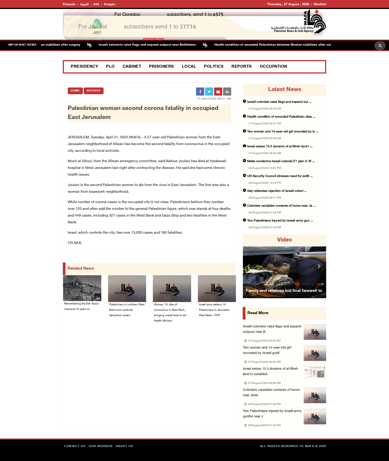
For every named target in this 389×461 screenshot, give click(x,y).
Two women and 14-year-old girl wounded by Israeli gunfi (267, 350)
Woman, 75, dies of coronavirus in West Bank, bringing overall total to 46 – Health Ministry (171, 312)
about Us (124, 446)
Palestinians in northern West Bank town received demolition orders (127, 310)
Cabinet (132, 66)
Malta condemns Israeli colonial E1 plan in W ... (281, 161)
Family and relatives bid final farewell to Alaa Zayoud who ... (284, 297)
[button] (249, 266)
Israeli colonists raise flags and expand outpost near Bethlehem (137, 45)
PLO (110, 66)
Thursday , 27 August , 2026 (288, 4)
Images (109, 4)
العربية (84, 4)
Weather (320, 4)
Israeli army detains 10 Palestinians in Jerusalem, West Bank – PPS (214, 310)
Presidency (84, 66)
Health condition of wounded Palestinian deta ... (281, 117)
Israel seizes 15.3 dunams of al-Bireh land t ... (280, 146)
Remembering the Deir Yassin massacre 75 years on (81, 306)
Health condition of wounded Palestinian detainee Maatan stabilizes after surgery (266, 45)
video (284, 240)
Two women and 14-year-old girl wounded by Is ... (283, 132)
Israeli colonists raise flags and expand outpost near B (272, 329)
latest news (284, 89)
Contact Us (74, 446)
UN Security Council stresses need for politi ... (280, 176)
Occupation (273, 66)
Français (69, 4)
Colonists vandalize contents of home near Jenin (271, 392)
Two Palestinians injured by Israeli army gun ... (280, 221)
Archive (94, 90)
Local (189, 66)
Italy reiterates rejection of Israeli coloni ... (277, 191)
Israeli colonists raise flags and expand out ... (279, 102)
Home (75, 90)
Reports (241, 66)
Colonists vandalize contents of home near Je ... (281, 206)
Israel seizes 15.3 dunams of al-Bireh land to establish (270, 371)
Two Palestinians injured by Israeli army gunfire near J (272, 413)
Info (96, 4)
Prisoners (161, 66)
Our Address (101, 446)
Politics (214, 66)
